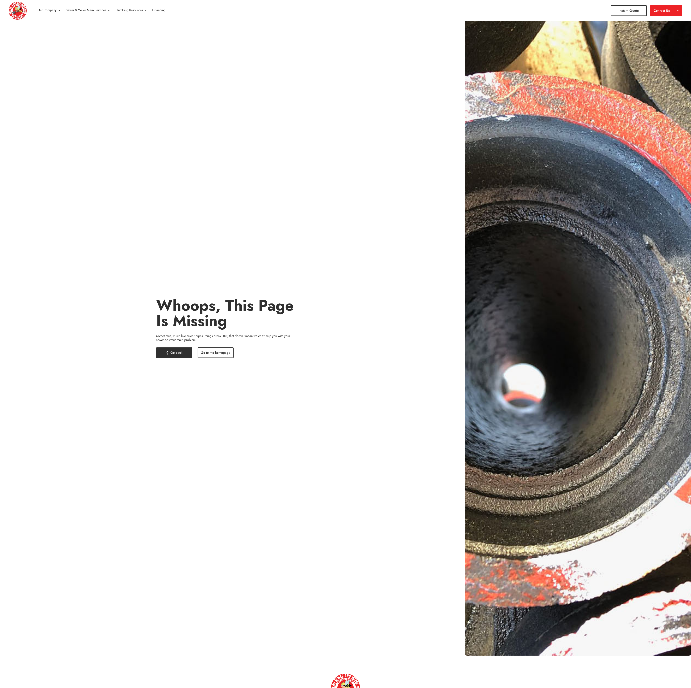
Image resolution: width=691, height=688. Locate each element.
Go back (176, 352)
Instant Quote (628, 10)
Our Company (47, 10)
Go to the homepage (215, 352)
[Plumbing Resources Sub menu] (145, 10)
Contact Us (662, 10)
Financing (159, 10)
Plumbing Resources (129, 10)
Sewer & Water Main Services (86, 10)
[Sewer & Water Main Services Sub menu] (109, 10)
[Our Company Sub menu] (59, 10)
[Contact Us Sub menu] (678, 10)
